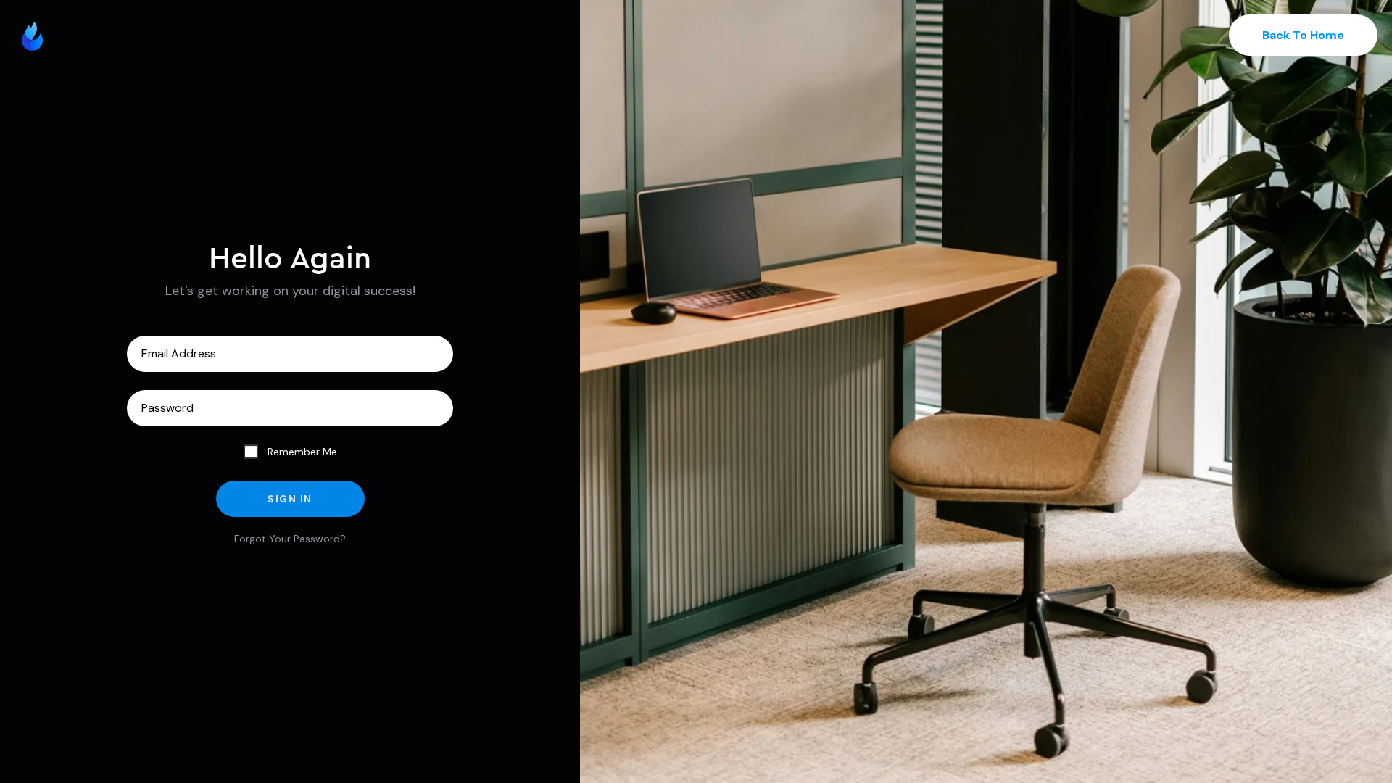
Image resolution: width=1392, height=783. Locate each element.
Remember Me (301, 451)
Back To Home (1303, 35)
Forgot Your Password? (290, 538)
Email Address (290, 354)
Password (290, 408)
